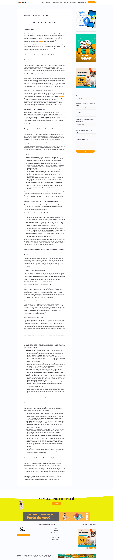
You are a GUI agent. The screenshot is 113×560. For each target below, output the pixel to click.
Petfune (62, 96)
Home (42, 2)
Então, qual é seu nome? (82, 95)
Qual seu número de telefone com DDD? (84, 131)
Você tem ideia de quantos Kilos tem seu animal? (85, 120)
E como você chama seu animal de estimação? (86, 104)
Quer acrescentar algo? (82, 139)
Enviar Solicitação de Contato (85, 151)
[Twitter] (90, 548)
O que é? (78, 112)
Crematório (48, 2)
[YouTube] (95, 548)
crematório (41, 41)
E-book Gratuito (82, 2)
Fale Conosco (73, 2)
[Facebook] (87, 548)
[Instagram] (92, 548)
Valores (66, 2)
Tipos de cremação (57, 2)
